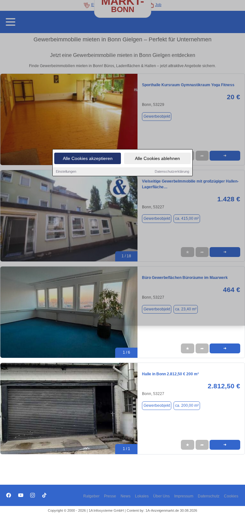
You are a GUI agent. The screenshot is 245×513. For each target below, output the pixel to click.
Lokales (142, 496)
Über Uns (161, 496)
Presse (110, 496)
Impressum (183, 496)
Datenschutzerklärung (172, 171)
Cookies (231, 496)
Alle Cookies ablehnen (157, 158)
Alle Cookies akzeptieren (88, 158)
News (125, 496)
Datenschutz (208, 496)
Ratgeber (91, 496)
